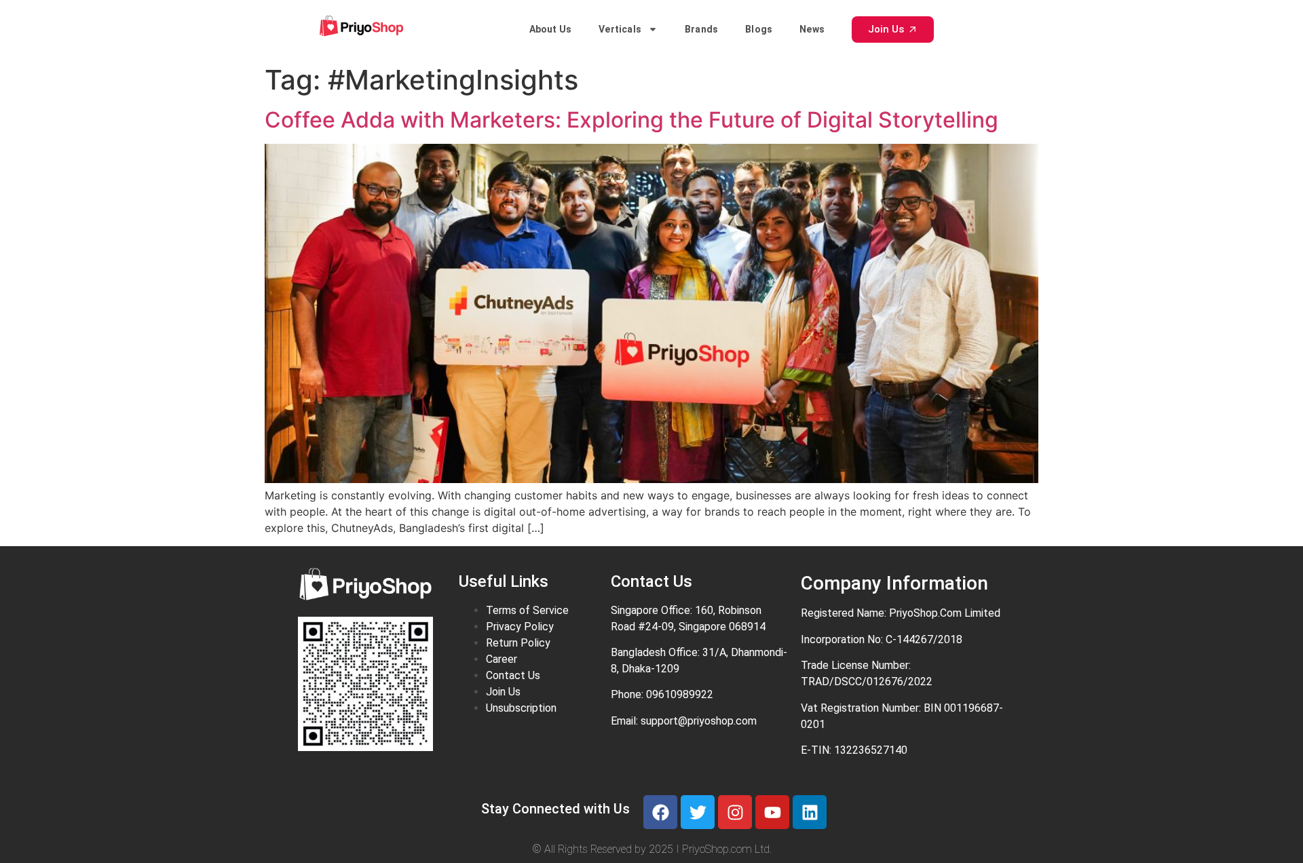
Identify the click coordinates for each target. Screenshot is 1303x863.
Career (501, 659)
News (812, 29)
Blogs (758, 29)
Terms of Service (527, 610)
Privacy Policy (520, 626)
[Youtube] (772, 812)
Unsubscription (521, 708)
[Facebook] (660, 812)
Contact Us (513, 675)
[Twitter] (698, 812)
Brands (701, 29)
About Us (550, 29)
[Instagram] (735, 812)
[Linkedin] (810, 812)
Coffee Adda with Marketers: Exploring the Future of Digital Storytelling (631, 120)
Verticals (620, 29)
